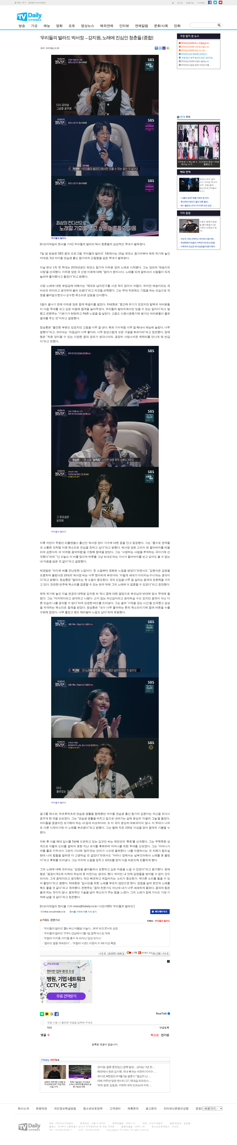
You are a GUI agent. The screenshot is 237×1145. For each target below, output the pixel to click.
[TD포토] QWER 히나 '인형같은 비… (196, 43)
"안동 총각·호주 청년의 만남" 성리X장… (197, 58)
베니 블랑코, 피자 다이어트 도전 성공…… (198, 205)
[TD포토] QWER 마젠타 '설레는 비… (196, 61)
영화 (59, 26)
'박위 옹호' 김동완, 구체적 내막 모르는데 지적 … (124, 1085)
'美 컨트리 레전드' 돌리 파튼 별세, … (195, 202)
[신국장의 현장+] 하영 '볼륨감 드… (209, 163)
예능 (47, 26)
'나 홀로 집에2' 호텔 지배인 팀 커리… (196, 198)
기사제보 (201, 3)
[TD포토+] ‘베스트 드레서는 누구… (188, 163)
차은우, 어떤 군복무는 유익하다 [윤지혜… (198, 239)
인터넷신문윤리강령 (176, 1108)
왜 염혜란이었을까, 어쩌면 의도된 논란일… (199, 242)
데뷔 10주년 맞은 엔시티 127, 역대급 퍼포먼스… (124, 1080)
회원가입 (190, 3)
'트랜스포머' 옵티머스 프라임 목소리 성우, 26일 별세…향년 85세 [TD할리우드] (208, 185)
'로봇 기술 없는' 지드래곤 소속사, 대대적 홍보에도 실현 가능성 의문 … (80, 1084)
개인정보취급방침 (65, 1108)
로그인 (180, 3)
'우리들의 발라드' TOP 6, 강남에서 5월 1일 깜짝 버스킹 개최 (77, 933)
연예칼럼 (141, 26)
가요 (34, 26)
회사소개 (23, 1108)
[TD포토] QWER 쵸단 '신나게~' (193, 50)
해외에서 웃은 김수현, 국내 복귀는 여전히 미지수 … (126, 1071)
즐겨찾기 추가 (20, 3)
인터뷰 (124, 26)
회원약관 (41, 1108)
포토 (72, 26)
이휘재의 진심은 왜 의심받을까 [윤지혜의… (199, 246)
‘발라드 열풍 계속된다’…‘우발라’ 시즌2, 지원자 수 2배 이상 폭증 (80, 943)
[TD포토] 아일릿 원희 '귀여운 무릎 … (196, 65)
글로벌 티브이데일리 (37, 3)
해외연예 (106, 26)
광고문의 (151, 1108)
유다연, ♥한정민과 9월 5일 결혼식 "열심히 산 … (124, 1076)
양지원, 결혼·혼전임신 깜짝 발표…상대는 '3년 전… (126, 1067)
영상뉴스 (87, 26)
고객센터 (115, 1108)
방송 (22, 26)
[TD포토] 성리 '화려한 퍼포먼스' (194, 54)
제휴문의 (133, 1108)
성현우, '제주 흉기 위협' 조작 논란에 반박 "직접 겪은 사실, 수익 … (54, 1084)
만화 (177, 26)
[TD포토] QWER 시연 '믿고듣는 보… (196, 47)
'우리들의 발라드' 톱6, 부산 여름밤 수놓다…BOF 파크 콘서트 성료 (81, 928)
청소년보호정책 (93, 1108)
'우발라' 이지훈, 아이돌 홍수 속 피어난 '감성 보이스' (72, 938)
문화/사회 (161, 26)
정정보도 (201, 1108)
